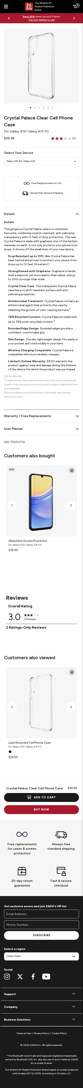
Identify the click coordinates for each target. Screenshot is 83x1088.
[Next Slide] (74, 18)
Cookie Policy (59, 1033)
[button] (30, 107)
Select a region (14, 949)
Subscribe (41, 935)
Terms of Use (23, 1033)
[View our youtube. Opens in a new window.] (46, 977)
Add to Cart (45, 797)
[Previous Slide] (9, 18)
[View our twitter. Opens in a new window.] (20, 977)
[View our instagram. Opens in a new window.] (6, 977)
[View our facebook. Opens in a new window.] (33, 977)
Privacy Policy (41, 1033)
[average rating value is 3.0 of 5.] (61, 138)
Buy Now (41, 809)
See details (55, 18)
